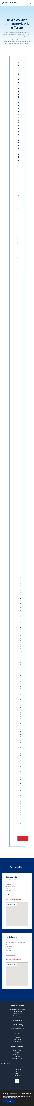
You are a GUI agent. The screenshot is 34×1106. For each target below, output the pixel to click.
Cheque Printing (17, 1011)
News (17, 1073)
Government (17, 1039)
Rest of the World (17, 1058)
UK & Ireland (17, 1050)
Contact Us (17, 1075)
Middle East (17, 1054)
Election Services (17, 1013)
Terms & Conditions (17, 1067)
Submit (23, 839)
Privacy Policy (17, 1069)
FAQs (17, 1071)
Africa (17, 1052)
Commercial (17, 1041)
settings (16, 1097)
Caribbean (17, 1056)
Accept (9, 1101)
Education (17, 1037)
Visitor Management (17, 1020)
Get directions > (10, 895)
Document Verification (17, 1028)
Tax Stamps (17, 1016)
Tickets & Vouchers (17, 1018)
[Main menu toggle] (30, 3)
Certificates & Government (17, 1009)
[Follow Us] (17, 1081)
